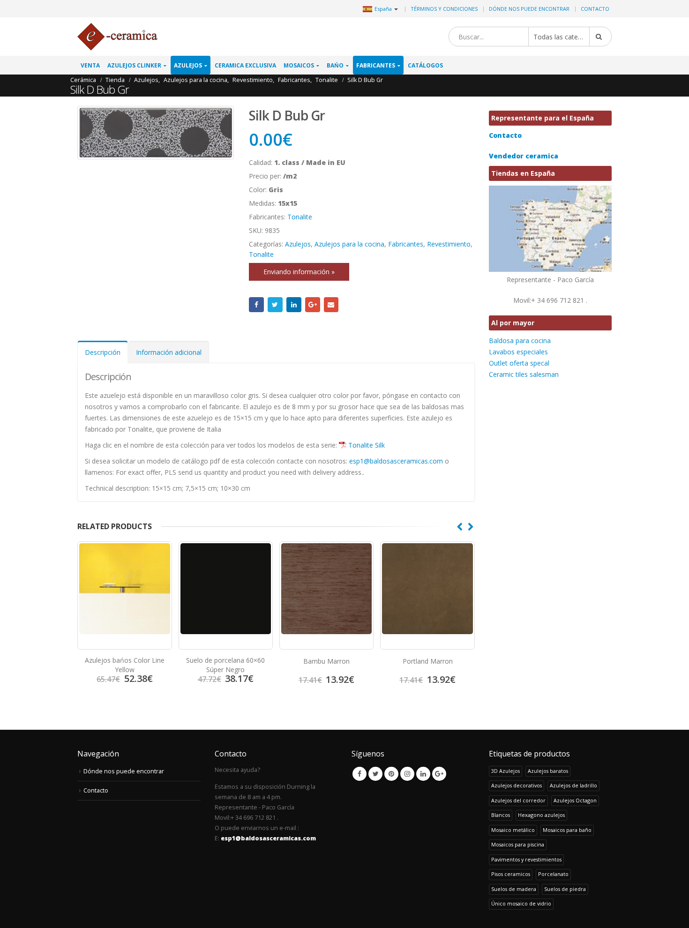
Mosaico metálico (513, 829)
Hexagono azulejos (541, 814)
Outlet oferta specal (519, 363)
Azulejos (188, 65)
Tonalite (299, 216)
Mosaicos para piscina (517, 844)
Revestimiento (449, 243)
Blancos (500, 814)
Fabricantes (375, 65)
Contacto (595, 8)
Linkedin (423, 774)
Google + (312, 304)
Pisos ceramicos (510, 873)
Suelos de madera (513, 888)
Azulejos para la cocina (349, 243)
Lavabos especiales (518, 351)
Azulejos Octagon (575, 800)
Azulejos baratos (548, 770)
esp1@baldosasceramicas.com (396, 461)
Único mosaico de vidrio (521, 903)
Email (331, 304)
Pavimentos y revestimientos (526, 859)
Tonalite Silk (366, 445)
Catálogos (425, 65)
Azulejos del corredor (518, 800)
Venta (90, 65)
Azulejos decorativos (516, 785)
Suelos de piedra (565, 888)
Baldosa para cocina (520, 340)
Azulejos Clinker (134, 65)
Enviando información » (299, 271)
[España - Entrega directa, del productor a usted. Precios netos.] (117, 37)
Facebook (256, 304)
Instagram (407, 774)
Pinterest (391, 774)
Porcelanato (553, 873)
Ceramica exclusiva (245, 65)
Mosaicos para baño (567, 829)
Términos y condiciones (444, 8)
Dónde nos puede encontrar (529, 8)
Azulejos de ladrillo (573, 785)
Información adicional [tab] (169, 352)
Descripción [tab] (102, 352)
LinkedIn (293, 304)
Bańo (335, 65)
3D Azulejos (505, 770)
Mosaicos (299, 65)
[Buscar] (600, 36)
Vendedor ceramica (523, 155)
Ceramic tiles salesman (524, 374)
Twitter (275, 304)
